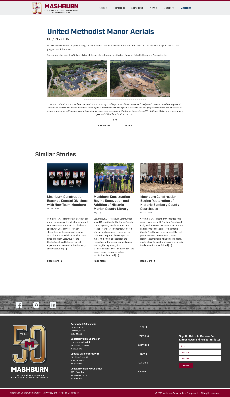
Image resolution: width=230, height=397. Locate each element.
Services (137, 8)
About (103, 8)
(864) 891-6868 (76, 364)
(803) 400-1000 (76, 334)
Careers (169, 8)
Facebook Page (157, 46)
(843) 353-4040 (76, 378)
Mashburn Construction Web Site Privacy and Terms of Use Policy (44, 392)
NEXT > (128, 125)
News (153, 8)
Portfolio (119, 8)
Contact (186, 8)
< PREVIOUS (104, 125)
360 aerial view (80, 55)
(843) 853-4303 (76, 349)
